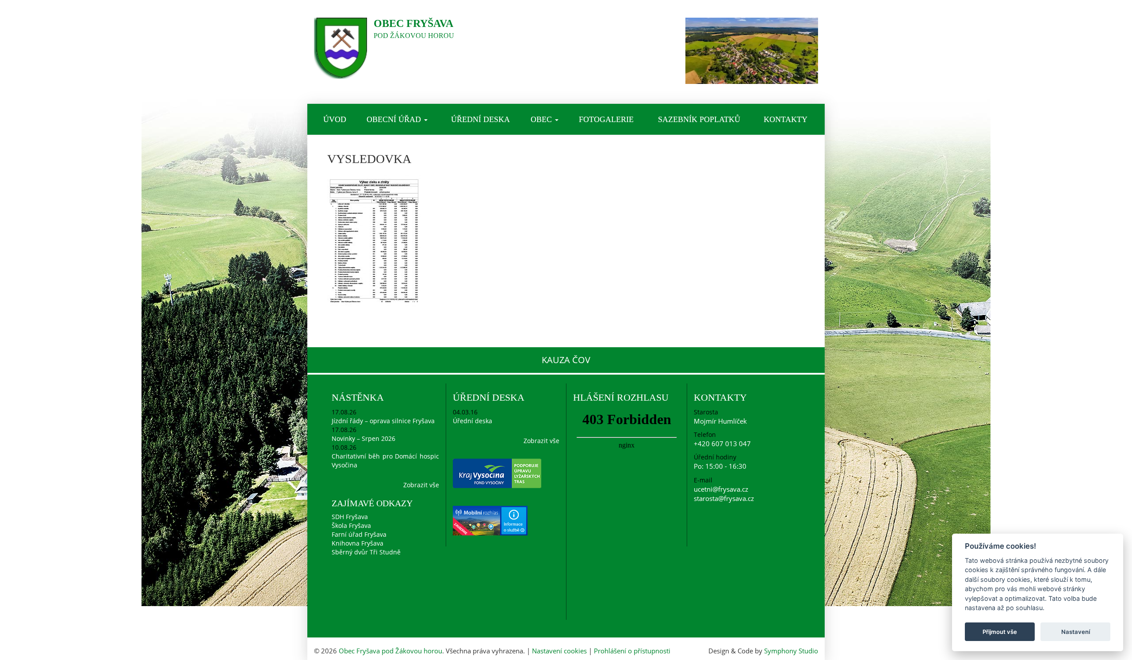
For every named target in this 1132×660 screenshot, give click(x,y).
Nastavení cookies (559, 650)
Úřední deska (480, 119)
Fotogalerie (606, 119)
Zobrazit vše (421, 485)
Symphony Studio (791, 650)
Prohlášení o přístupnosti (632, 650)
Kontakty (785, 119)
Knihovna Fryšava (357, 543)
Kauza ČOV (566, 360)
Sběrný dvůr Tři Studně (366, 552)
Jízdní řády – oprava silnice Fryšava (383, 421)
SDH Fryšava (350, 516)
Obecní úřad (395, 119)
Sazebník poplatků (699, 119)
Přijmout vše (1000, 631)
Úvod (334, 119)
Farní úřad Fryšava (359, 534)
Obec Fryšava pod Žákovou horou (390, 650)
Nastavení (1075, 631)
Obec (542, 119)
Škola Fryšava (351, 525)
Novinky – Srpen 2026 (363, 438)
